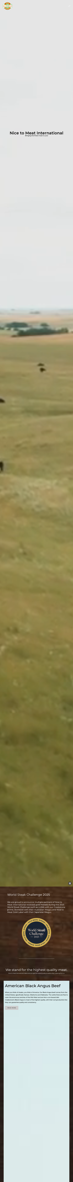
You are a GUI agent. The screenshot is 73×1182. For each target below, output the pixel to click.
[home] (34, 6)
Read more (12, 1008)
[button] (69, 6)
